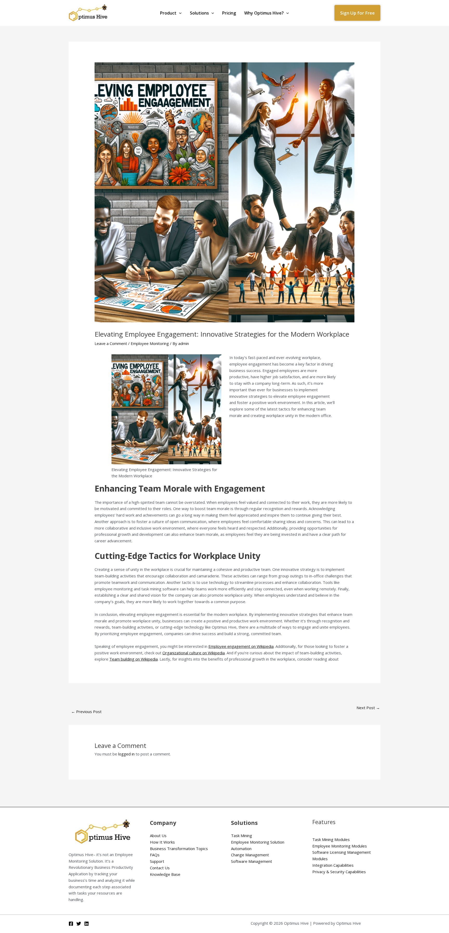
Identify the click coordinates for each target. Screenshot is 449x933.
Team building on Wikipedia (133, 659)
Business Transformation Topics (179, 848)
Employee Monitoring (150, 343)
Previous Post (86, 711)
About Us (158, 835)
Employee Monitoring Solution (257, 842)
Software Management (251, 861)
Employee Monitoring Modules (339, 846)
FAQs (155, 854)
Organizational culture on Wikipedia (193, 652)
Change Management (250, 854)
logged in (126, 753)
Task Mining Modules (331, 839)
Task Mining (241, 835)
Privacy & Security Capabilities (339, 871)
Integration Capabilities (333, 865)
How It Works (162, 842)
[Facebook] (71, 923)
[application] (179, 13)
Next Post (368, 707)
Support (157, 861)
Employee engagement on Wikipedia (241, 646)
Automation (241, 848)
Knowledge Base (165, 874)
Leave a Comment (111, 343)
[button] (357, 13)
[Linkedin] (86, 923)
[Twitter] (78, 923)
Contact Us (160, 867)
